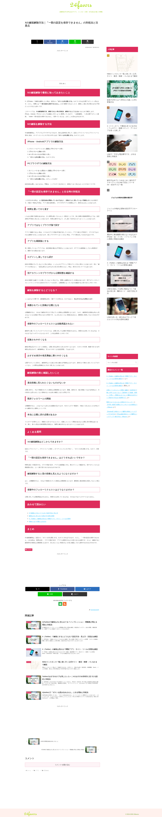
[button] (88, 42)
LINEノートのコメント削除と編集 (117, 390)
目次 (60, 83)
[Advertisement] (62, 33)
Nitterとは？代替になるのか (37, 521)
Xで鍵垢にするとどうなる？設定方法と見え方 (43, 513)
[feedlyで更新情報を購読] (60, 604)
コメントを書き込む (62, 765)
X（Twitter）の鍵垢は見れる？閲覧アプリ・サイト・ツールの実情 (49, 518)
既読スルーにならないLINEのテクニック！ (120, 402)
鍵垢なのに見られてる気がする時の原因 (41, 516)
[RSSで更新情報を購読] (64, 604)
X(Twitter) (29, 549)
